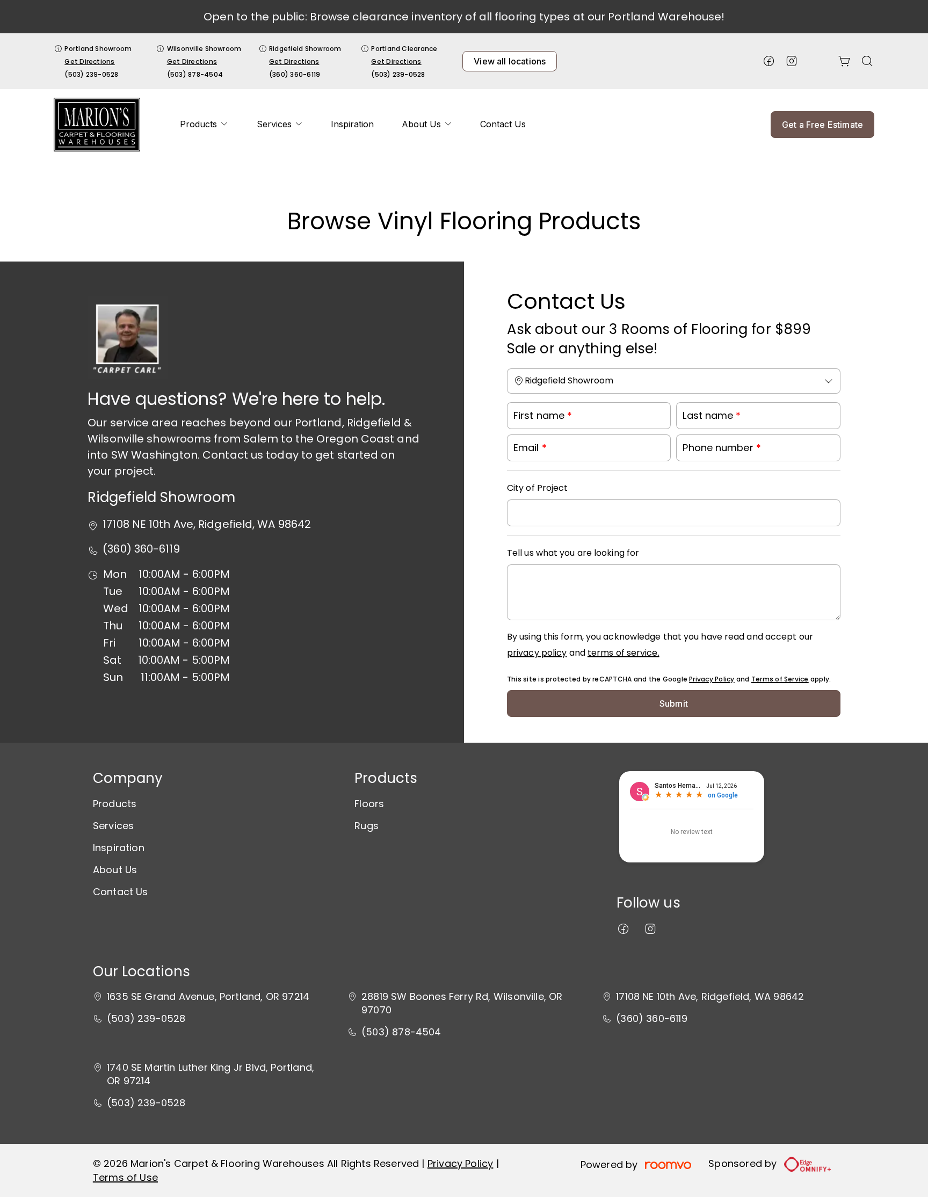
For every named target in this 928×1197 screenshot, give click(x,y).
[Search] (867, 61)
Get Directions (89, 61)
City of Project (537, 488)
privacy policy (537, 653)
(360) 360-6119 (294, 74)
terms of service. (623, 653)
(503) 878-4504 (195, 74)
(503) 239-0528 (91, 74)
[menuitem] (204, 124)
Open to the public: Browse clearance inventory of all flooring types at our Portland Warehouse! (464, 16)
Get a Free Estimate (822, 124)
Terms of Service (780, 679)
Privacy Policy (711, 679)
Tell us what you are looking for (573, 553)
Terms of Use (125, 1177)
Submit (673, 703)
